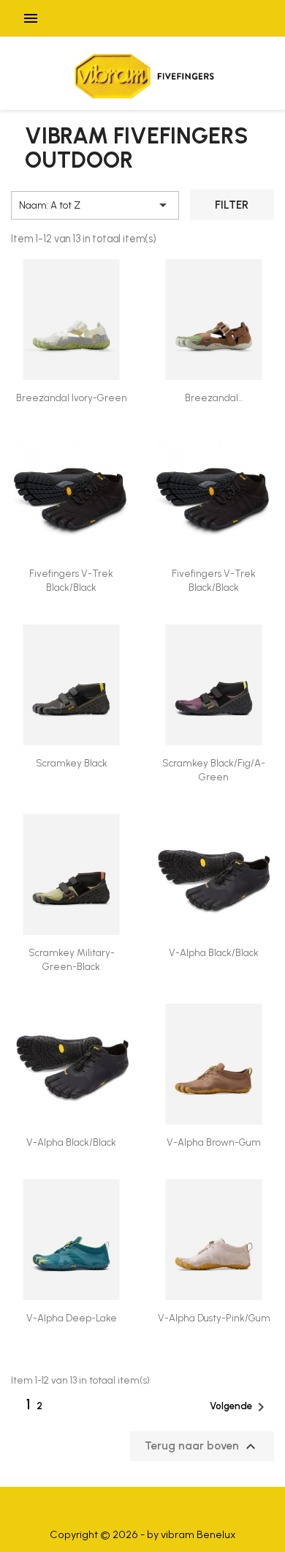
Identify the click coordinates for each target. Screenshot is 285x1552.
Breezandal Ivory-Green (71, 397)
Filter (231, 205)
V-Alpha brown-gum (214, 1142)
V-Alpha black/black (214, 952)
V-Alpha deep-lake (71, 1318)
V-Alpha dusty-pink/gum (214, 1318)
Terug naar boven (202, 1446)
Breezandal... (214, 397)
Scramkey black (71, 763)
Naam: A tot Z (95, 205)
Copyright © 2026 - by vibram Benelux (143, 1534)
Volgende (240, 1407)
